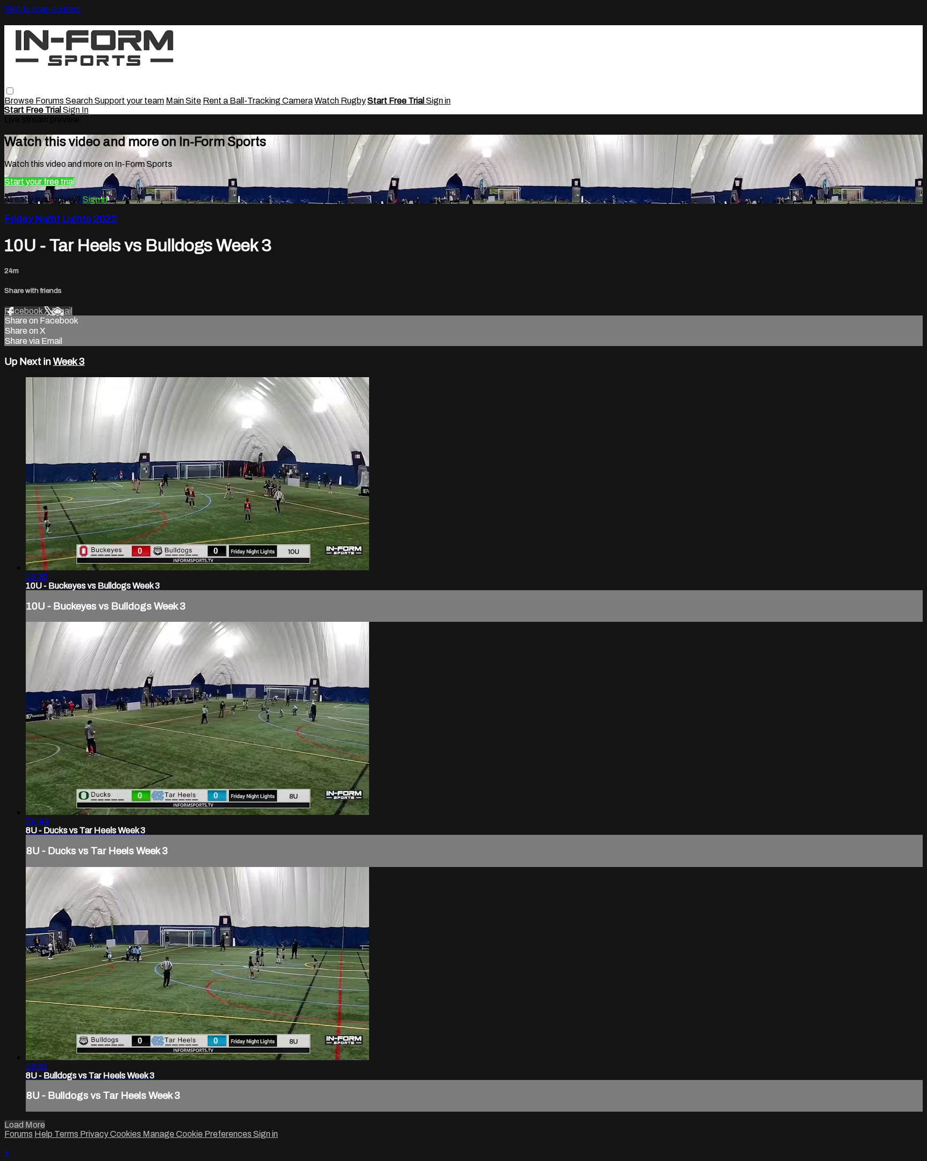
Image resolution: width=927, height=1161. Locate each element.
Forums (50, 100)
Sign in (438, 100)
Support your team (129, 100)
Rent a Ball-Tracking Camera (258, 100)
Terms (67, 1133)
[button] (9, 90)
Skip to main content (42, 8)
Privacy (95, 1133)
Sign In (76, 109)
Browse (19, 100)
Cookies (126, 1133)
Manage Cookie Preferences (198, 1133)
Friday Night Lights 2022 (60, 219)
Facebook (24, 310)
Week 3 (69, 361)
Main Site (183, 100)
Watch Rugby (340, 100)
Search (79, 100)
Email (62, 310)
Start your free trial (39, 181)
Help (44, 1133)
